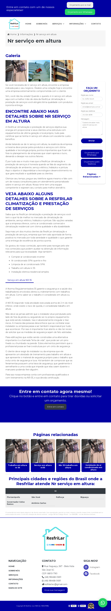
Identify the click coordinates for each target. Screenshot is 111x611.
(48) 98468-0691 (52, 577)
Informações (76, 24)
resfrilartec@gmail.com (55, 584)
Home (28, 24)
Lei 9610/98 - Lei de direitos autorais (82, 514)
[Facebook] (86, 573)
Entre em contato (55, 407)
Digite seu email (87, 103)
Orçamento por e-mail (80, 5)
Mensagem (85, 119)
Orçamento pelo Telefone (92, 163)
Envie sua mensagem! (55, 590)
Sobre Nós (41, 24)
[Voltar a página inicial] (14, 23)
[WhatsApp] (102, 602)
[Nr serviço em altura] (16, 71)
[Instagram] (86, 567)
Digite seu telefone (88, 111)
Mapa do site (15, 588)
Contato (96, 24)
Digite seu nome (87, 95)
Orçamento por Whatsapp (80, 12)
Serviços (57, 24)
